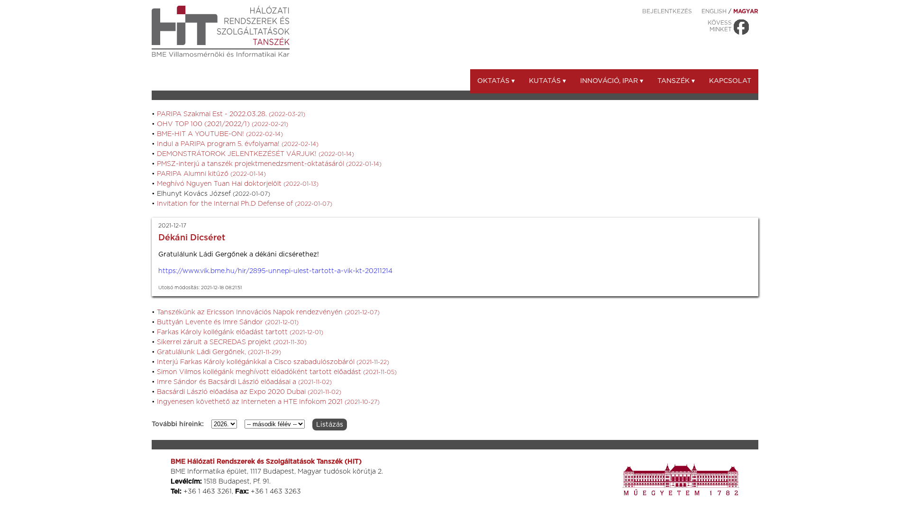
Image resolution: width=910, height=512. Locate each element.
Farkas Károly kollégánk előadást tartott (240, 332)
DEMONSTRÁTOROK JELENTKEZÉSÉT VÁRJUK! (255, 154)
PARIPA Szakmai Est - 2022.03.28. (231, 114)
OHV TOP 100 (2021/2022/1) (222, 124)
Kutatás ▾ (547, 81)
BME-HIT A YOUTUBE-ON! (220, 134)
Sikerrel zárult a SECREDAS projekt (232, 342)
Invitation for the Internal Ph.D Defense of (244, 204)
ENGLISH (714, 11)
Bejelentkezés (667, 11)
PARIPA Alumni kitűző (211, 174)
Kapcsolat (730, 81)
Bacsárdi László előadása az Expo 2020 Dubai (249, 392)
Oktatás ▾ (496, 81)
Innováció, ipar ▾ (611, 81)
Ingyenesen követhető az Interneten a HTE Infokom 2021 (268, 402)
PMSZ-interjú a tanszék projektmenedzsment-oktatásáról (269, 164)
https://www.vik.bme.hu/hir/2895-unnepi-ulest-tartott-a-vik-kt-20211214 (275, 271)
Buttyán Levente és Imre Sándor (228, 322)
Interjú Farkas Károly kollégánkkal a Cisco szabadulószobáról (273, 362)
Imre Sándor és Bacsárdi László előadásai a (244, 382)
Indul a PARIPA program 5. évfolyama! (237, 144)
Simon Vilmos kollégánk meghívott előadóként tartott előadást (277, 372)
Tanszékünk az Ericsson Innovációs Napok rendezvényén (268, 312)
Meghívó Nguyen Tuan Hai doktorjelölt (237, 184)
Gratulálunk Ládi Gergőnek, (219, 352)
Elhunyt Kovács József (213, 194)
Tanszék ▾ (676, 81)
